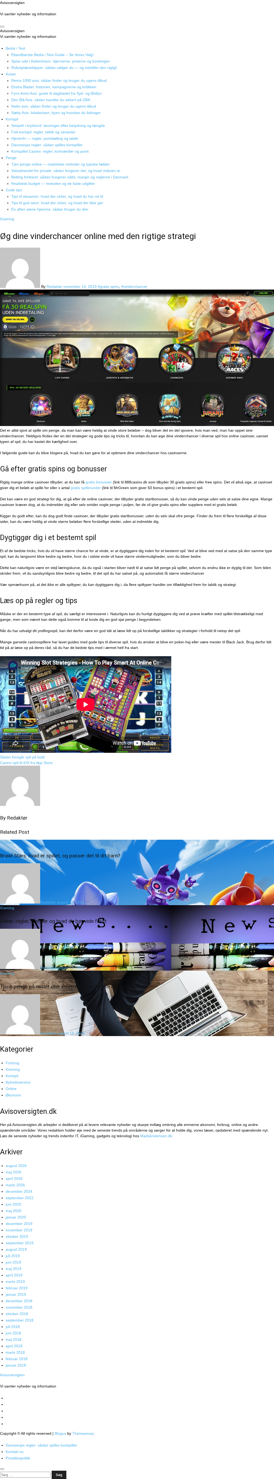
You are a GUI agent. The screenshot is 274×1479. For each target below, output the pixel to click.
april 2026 (14, 1178)
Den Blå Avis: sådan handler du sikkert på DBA (50, 100)
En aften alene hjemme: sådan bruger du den (49, 209)
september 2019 (19, 1243)
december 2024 (19, 1191)
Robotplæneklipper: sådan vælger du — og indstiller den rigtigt (64, 67)
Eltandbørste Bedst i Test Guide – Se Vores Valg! (52, 55)
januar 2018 (16, 1365)
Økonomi (13, 1095)
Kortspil (12, 119)
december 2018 (19, 1301)
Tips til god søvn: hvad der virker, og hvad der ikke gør (57, 203)
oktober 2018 (17, 1314)
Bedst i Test (15, 48)
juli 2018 (13, 1326)
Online (11, 1089)
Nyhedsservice (18, 1082)
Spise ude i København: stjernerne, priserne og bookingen (60, 61)
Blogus (60, 1433)
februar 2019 (17, 1288)
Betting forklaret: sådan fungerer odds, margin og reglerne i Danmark (69, 177)
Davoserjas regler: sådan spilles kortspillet (46, 145)
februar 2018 (17, 1359)
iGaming (7, 219)
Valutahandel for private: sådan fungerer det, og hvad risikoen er (65, 170)
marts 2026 (15, 1185)
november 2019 (19, 1230)
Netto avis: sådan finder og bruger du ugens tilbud (53, 106)
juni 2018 (13, 1333)
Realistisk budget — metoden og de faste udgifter (53, 183)
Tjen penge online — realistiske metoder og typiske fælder (60, 164)
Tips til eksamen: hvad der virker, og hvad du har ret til (57, 196)
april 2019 (14, 1275)
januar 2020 (16, 1217)
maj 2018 (13, 1339)
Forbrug (12, 1063)
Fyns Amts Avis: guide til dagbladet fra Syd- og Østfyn (56, 93)
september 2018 (19, 1320)
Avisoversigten (12, 3)
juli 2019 (13, 1256)
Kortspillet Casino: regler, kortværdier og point (50, 151)
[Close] (2, 1469)
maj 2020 (13, 1211)
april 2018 (14, 1346)
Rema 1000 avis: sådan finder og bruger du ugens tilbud (59, 80)
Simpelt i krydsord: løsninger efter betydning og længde (58, 125)
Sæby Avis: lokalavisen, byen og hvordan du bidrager (56, 113)
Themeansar (83, 1433)
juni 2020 (13, 1204)
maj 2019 (13, 1269)
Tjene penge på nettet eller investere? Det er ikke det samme (68, 986)
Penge (11, 158)
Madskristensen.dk (156, 1136)
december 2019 (19, 1223)
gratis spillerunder (86, 488)
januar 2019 (16, 1294)
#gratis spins (108, 286)
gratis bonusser (99, 482)
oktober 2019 (17, 1236)
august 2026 (16, 1166)
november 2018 (19, 1307)
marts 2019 (15, 1281)
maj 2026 (13, 1172)
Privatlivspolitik (18, 1458)
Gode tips (14, 190)
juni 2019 (13, 1262)
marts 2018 (15, 1352)
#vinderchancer (134, 286)
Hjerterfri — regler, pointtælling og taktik (44, 138)
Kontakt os (15, 1451)
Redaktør (55, 286)
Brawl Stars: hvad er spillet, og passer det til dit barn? (60, 856)
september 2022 (19, 1198)
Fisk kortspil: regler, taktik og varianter (43, 132)
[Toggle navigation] (2, 26)
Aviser (11, 74)
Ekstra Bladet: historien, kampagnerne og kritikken (53, 87)
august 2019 (16, 1249)
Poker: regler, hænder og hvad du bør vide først (53, 921)
